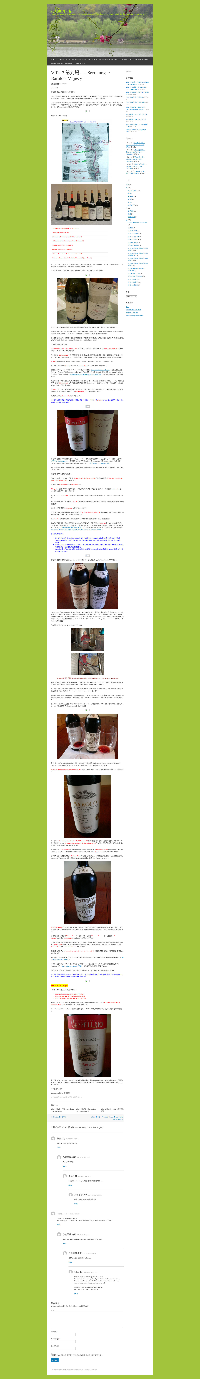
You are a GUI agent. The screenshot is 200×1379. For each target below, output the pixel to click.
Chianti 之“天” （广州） (59, 1117)
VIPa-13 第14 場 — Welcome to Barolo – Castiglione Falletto (135, 108)
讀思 (129, 202)
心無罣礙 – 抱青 (63, 11)
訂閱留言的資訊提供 (132, 313)
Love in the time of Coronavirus (137, 223)
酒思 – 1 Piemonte (133, 234)
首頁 (52, 59)
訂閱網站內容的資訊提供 (133, 310)
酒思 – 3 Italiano (133, 239)
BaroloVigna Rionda (99, 463)
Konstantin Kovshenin (90, 1370)
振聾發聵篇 (131, 217)
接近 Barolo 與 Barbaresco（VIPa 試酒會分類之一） (104, 59)
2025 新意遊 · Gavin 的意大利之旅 (136, 114)
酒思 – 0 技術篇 (133, 231)
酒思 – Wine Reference (135, 276)
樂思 (129, 193)
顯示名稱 (54, 1332)
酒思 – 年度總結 (133, 285)
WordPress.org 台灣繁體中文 (135, 316)
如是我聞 (131, 211)
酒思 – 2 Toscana (133, 236)
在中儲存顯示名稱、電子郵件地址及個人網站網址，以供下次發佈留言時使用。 (76, 1355)
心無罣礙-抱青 (55, 84)
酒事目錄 (131, 228)
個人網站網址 (55, 1346)
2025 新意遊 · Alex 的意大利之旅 (136, 119)
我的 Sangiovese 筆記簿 (79, 59)
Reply (58, 1147)
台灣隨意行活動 (80, 63)
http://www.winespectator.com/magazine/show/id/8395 (85, 374)
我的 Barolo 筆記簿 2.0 (63, 59)
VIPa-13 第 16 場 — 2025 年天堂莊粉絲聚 (136, 172)
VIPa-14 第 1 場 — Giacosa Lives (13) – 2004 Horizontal (86, 1110)
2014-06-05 (63, 84)
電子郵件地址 (55, 1339)
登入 (127, 307)
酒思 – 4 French (133, 242)
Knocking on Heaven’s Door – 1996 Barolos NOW (65, 530)
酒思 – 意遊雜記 (133, 282)
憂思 (129, 214)
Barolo (72, 527)
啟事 (127, 185)
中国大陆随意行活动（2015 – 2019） (62, 63)
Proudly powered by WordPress (60, 1370)
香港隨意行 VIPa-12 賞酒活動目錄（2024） (135, 59)
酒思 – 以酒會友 (133, 279)
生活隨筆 (131, 196)
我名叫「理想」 (133, 190)
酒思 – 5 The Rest (133, 245)
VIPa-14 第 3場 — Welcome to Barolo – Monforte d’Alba (135, 145)
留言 (53, 1310)
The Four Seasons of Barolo (91, 530)
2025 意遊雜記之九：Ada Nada (135, 102)
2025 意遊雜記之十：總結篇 (134, 97)
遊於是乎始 (131, 205)
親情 (129, 199)
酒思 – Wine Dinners (134, 273)
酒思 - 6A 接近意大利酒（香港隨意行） (70, 1097)
